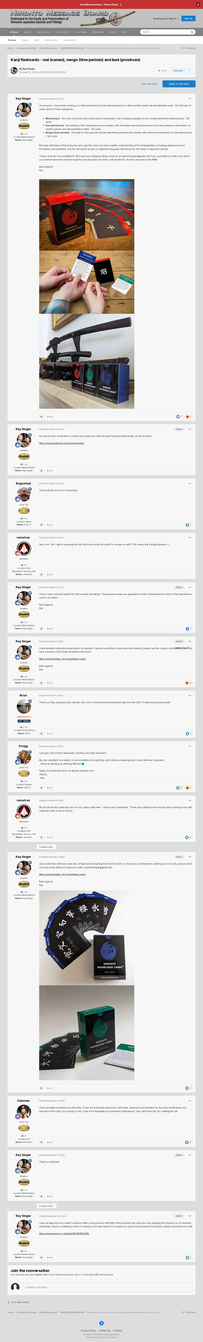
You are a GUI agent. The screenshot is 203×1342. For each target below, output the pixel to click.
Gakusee (23, 1100)
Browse (14, 32)
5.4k (25, 133)
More (124, 32)
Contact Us (104, 1330)
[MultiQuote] (41, 416)
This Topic (179, 32)
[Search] (192, 31)
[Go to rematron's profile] (24, 548)
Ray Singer (29, 68)
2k (24, 1136)
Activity (27, 32)
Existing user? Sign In (165, 18)
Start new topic (149, 83)
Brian (23, 695)
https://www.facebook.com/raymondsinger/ (61, 443)
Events (113, 32)
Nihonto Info (62, 32)
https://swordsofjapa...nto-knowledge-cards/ (62, 658)
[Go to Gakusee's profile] (24, 1112)
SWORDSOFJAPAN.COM (52, 72)
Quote (50, 416)
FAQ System (98, 32)
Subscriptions (43, 32)
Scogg (23, 746)
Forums (12, 40)
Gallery (25, 40)
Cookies (117, 1330)
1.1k (25, 565)
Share (163, 70)
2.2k (25, 781)
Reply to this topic (179, 83)
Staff (36, 40)
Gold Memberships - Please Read (99, 4)
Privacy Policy (88, 1330)
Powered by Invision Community (101, 1337)
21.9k (25, 727)
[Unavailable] (86, 214)
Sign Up (188, 18)
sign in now (80, 1274)
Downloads (80, 32)
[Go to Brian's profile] (24, 706)
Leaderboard (69, 40)
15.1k (25, 518)
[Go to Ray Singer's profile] (14, 70)
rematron (23, 537)
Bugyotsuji (23, 483)
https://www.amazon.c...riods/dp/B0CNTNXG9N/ (64, 1233)
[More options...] (190, 99)
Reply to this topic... (38, 1287)
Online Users (51, 40)
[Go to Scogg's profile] (24, 757)
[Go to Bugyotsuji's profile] (24, 494)
